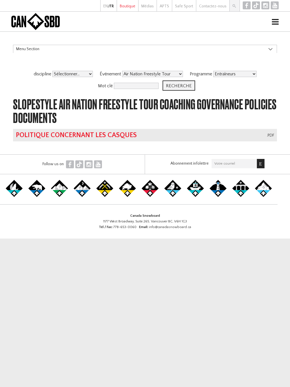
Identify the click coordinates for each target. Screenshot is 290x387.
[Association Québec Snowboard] (172, 196)
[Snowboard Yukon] (14, 196)
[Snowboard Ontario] (150, 196)
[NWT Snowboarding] (36, 196)
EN (105, 6)
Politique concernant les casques (76, 135)
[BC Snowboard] (59, 196)
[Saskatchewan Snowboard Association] (104, 196)
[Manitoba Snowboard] (127, 196)
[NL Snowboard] (263, 196)
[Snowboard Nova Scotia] (218, 196)
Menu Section (27, 49)
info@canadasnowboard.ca (170, 227)
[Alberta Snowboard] (82, 196)
